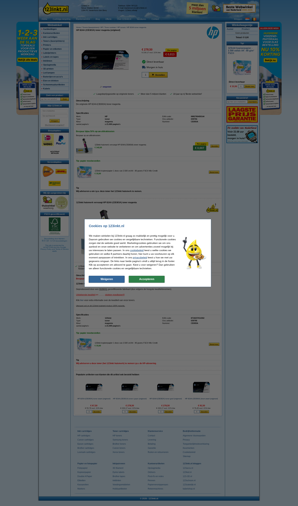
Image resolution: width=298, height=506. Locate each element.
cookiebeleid (137, 250)
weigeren (107, 279)
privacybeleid (140, 257)
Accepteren (146, 279)
